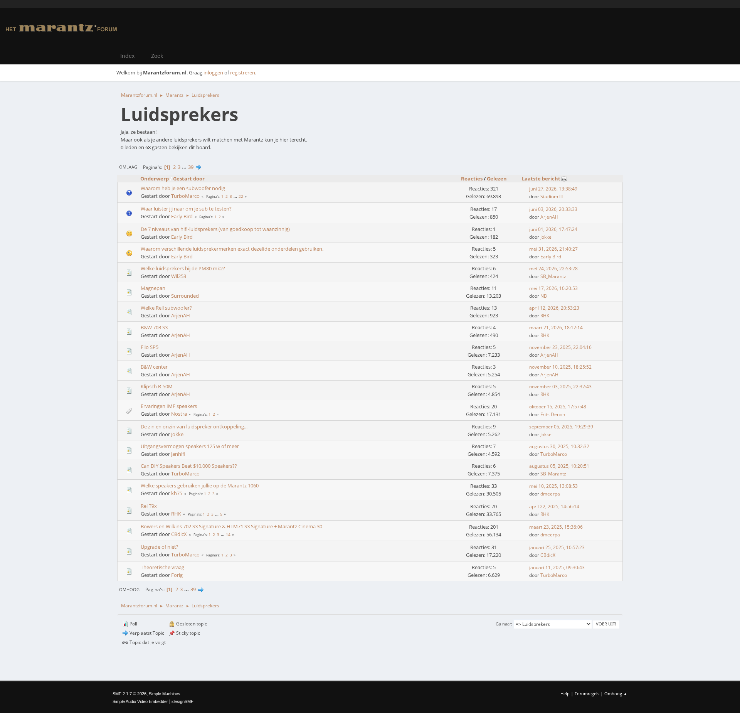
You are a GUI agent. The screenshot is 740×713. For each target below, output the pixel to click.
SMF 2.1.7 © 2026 (129, 693)
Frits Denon (552, 414)
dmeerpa (550, 494)
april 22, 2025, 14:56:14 (554, 506)
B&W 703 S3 (154, 327)
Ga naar (503, 624)
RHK (544, 315)
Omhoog (129, 589)
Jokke (546, 237)
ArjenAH (549, 217)
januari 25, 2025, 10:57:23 (557, 547)
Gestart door (189, 178)
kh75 (176, 493)
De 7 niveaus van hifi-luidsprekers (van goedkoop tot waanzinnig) (215, 229)
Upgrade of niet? (159, 546)
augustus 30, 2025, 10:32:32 (559, 446)
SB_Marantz (553, 276)
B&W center (154, 366)
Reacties (472, 178)
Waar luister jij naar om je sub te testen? (186, 208)
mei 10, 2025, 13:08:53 (553, 486)
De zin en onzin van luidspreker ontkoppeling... (194, 426)
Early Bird (182, 216)
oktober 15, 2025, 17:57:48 (557, 406)
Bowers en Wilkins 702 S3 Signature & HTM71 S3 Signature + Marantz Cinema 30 (231, 526)
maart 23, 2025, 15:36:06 (556, 527)
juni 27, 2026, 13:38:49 (553, 188)
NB (543, 296)
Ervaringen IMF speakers (169, 406)
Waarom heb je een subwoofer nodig (183, 188)
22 (241, 196)
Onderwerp (154, 178)
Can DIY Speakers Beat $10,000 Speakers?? (189, 465)
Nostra (179, 413)
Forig (177, 574)
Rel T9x (149, 505)
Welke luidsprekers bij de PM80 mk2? (183, 268)
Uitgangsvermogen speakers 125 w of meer (190, 446)
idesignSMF (182, 701)
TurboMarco (185, 195)
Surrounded (185, 295)
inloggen (213, 72)
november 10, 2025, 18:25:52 (560, 367)
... (185, 167)
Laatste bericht (541, 178)
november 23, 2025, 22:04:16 (560, 347)
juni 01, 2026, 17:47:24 (553, 229)
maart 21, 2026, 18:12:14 (556, 327)
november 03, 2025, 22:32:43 (560, 386)
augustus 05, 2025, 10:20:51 (559, 466)
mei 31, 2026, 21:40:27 (553, 249)
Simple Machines (164, 693)
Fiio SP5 (149, 347)
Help (565, 693)
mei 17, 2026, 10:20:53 (553, 288)
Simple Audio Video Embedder (140, 701)
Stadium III (551, 196)
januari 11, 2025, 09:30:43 (557, 567)
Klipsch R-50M (157, 386)
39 (190, 167)
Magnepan (153, 288)
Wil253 (178, 276)
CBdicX (179, 534)
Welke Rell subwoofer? (166, 307)
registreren (242, 72)
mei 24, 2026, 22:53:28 (553, 268)
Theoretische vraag (162, 567)
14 (228, 534)
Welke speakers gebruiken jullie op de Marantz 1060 (200, 485)
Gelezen (497, 178)
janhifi (178, 453)
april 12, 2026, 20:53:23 (554, 308)
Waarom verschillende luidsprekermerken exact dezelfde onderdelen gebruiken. (232, 248)
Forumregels (587, 693)
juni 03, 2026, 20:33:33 (553, 209)
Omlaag (128, 167)
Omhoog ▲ (615, 693)
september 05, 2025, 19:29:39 (561, 426)
